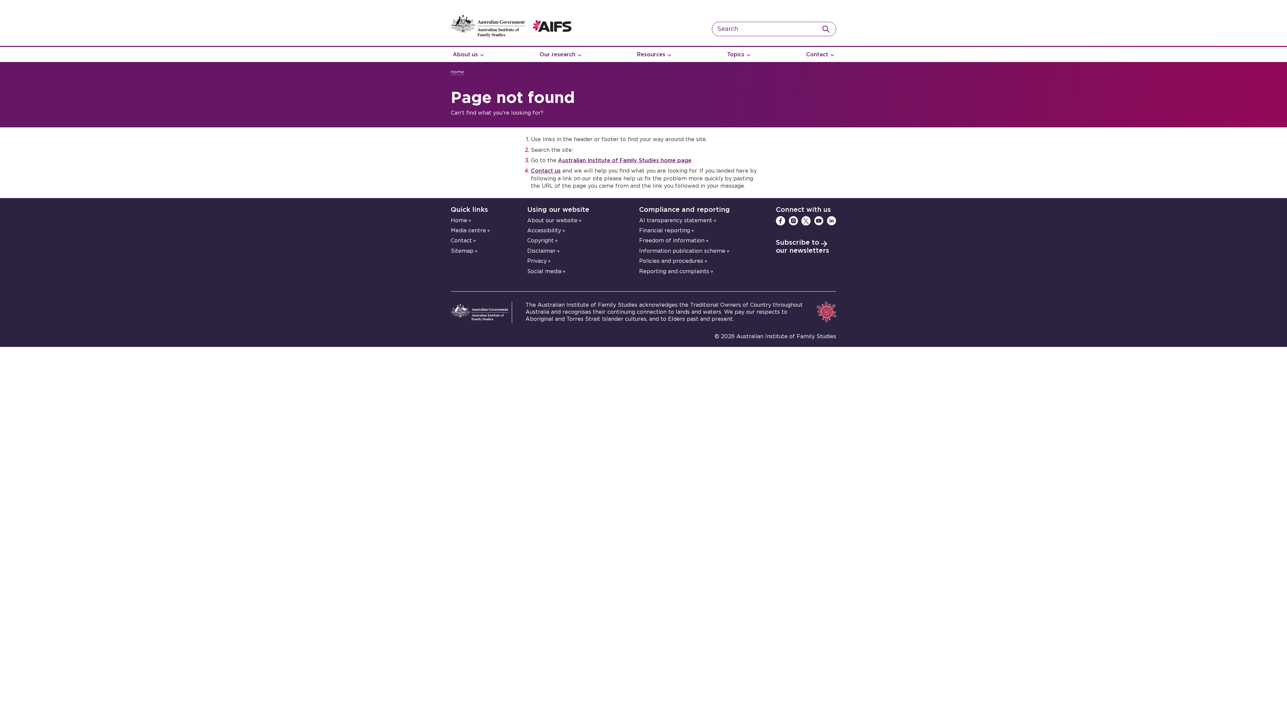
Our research (557, 54)
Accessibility (544, 230)
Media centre (468, 230)
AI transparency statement (675, 220)
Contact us (546, 171)
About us (465, 54)
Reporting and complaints (674, 271)
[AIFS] (511, 35)
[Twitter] (806, 221)
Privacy (537, 261)
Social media (544, 271)
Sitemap (462, 251)
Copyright (540, 240)
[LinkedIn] (831, 221)
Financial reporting (664, 230)
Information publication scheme (682, 251)
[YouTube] (818, 221)
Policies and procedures (671, 261)
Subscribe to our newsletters (802, 246)
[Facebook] (780, 221)
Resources (651, 54)
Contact (817, 54)
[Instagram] (793, 221)
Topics (735, 54)
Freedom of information (671, 240)
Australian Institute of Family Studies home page (624, 160)
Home (457, 72)
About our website (552, 220)
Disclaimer (541, 251)
